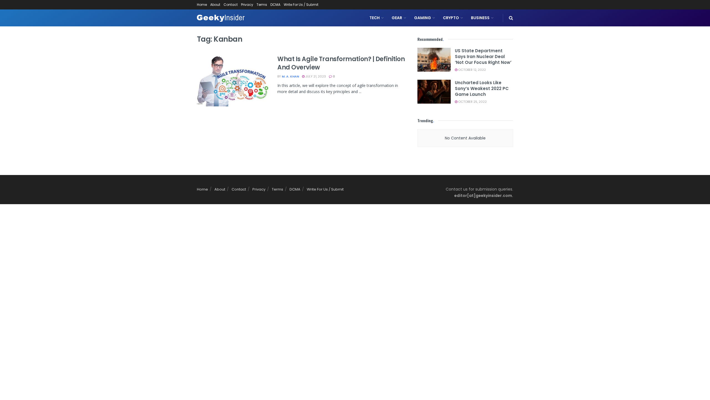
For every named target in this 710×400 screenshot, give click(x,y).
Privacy (247, 4)
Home (202, 4)
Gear (397, 18)
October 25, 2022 (472, 101)
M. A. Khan (290, 76)
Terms (262, 4)
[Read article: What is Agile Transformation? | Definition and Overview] (233, 81)
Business (480, 18)
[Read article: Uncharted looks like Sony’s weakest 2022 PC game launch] (434, 92)
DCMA (275, 4)
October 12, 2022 (471, 70)
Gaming (422, 18)
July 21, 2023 (315, 76)
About (215, 4)
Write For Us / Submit (301, 4)
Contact (231, 4)
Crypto (451, 18)
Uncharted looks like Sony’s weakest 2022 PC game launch (482, 88)
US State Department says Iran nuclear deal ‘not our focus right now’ (483, 56)
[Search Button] (511, 17)
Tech (374, 18)
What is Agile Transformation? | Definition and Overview (341, 63)
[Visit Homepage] (221, 18)
